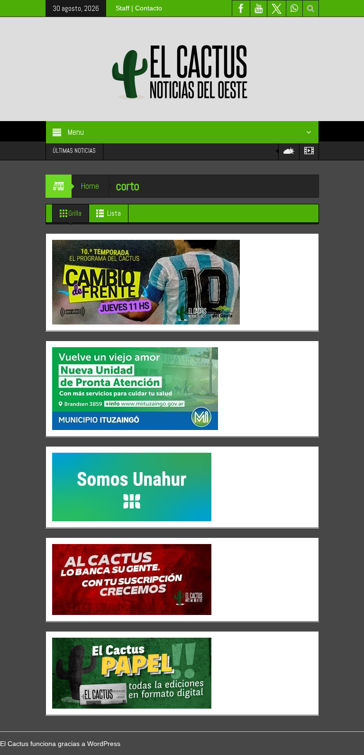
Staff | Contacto (139, 8)
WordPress (103, 743)
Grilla (75, 213)
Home (90, 186)
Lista (114, 213)
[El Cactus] (182, 68)
